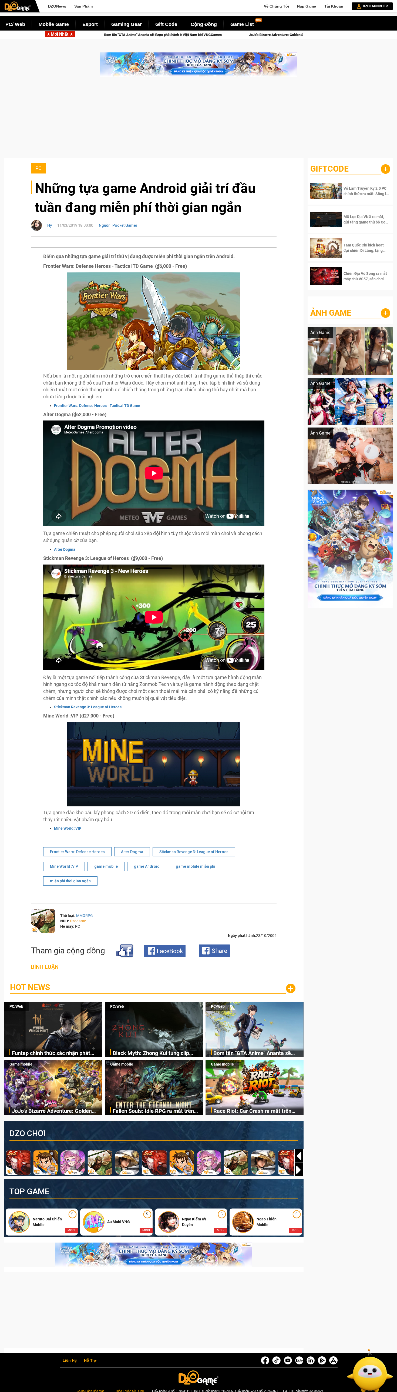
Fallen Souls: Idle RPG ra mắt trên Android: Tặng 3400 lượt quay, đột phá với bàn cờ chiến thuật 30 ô (153, 1111)
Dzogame (78, 921)
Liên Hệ (70, 1360)
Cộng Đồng (204, 24)
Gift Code (166, 24)
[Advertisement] (198, 120)
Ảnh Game (330, 313)
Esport (90, 24)
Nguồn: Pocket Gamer (118, 225)
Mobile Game (54, 24)
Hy (49, 225)
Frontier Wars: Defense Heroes (77, 852)
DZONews (57, 6)
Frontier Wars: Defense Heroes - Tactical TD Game (97, 405)
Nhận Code (361, 191)
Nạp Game (306, 6)
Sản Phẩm (83, 6)
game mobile (106, 866)
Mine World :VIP (67, 828)
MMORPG (84, 915)
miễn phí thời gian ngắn (70, 881)
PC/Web (16, 1006)
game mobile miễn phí (195, 866)
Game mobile (20, 1064)
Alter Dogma (64, 549)
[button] (299, 1170)
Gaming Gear (126, 24)
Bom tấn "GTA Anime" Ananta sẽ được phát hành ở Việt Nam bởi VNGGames (252, 1053)
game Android (147, 866)
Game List (242, 24)
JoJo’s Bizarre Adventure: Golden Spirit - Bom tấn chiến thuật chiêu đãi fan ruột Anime (151, 35)
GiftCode (329, 168)
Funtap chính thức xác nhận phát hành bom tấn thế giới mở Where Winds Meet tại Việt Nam (51, 1053)
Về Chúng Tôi (276, 6)
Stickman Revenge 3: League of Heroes (88, 707)
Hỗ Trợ (90, 1360)
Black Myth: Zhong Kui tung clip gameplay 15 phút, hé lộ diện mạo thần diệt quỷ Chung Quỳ (153, 1053)
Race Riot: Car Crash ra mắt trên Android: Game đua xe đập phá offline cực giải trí (252, 1111)
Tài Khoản (333, 6)
